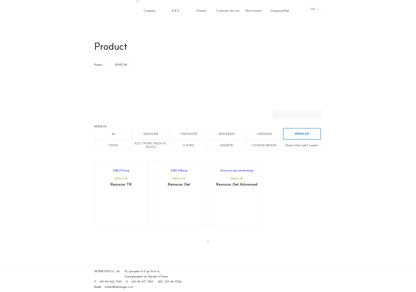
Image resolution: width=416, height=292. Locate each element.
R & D (175, 10)
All (113, 134)
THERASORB (188, 134)
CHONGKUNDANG (264, 145)
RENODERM (226, 134)
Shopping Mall (279, 10)
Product (201, 10)
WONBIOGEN (108, 9)
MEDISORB (150, 134)
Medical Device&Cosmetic (302, 145)
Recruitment (253, 10)
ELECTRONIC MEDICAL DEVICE (151, 145)
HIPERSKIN (264, 134)
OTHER (113, 145)
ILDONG (188, 145)
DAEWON (226, 145)
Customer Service (227, 10)
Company (149, 10)
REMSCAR (302, 134)
